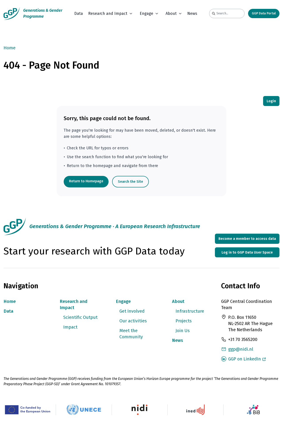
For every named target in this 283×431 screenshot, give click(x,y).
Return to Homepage (86, 181)
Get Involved (132, 311)
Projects (184, 320)
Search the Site (130, 181)
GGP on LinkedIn (244, 359)
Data (78, 13)
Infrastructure (190, 311)
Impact (70, 327)
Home (9, 47)
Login (271, 101)
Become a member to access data (247, 239)
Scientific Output (80, 317)
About (178, 301)
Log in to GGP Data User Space (247, 252)
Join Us (183, 330)
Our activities (133, 320)
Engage (123, 301)
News (192, 13)
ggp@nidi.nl (240, 349)
